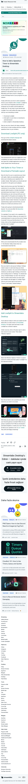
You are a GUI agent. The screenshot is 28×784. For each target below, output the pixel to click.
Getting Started (17, 7)
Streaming (9, 7)
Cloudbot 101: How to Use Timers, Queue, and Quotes (12, 562)
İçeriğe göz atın (6, 32)
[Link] (15, 443)
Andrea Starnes (15, 610)
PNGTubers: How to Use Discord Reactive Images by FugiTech (14, 525)
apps (2, 434)
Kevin (16, 573)
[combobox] (14, 16)
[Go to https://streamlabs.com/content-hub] (8, 2)
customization (8, 434)
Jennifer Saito (14, 537)
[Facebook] (11, 443)
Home (2, 7)
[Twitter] (8, 443)
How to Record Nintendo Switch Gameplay (14, 598)
